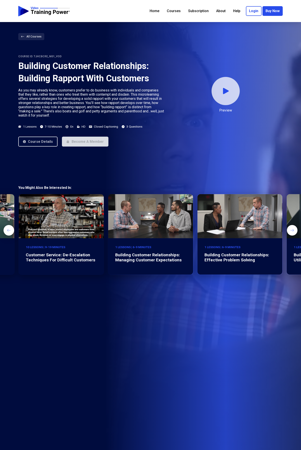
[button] (38, 141)
